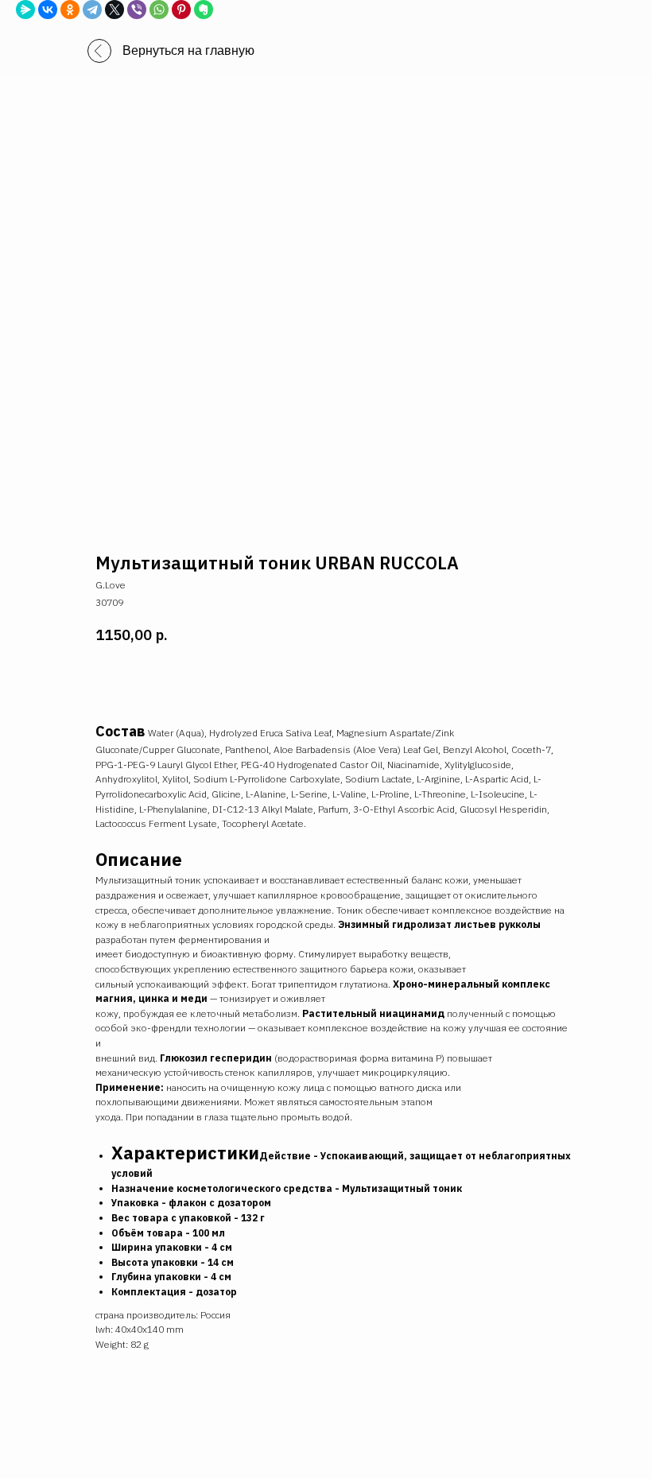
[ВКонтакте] (47, 9)
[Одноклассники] (70, 9)
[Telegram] (92, 9)
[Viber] (136, 9)
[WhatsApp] (159, 9)
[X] (114, 9)
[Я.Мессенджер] (25, 9)
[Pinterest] (181, 9)
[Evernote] (203, 9)
